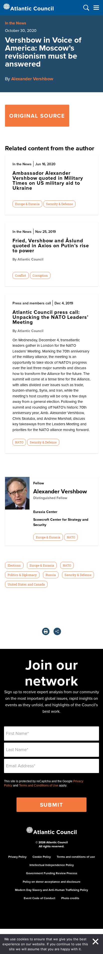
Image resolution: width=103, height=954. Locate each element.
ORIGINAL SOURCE (37, 116)
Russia (51, 575)
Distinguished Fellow (50, 497)
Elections (14, 565)
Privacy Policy (17, 857)
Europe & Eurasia (27, 204)
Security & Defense (59, 204)
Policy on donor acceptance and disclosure (51, 881)
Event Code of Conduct (39, 898)
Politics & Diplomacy (22, 575)
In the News (15, 23)
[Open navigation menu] (96, 7)
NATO (19, 442)
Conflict (20, 275)
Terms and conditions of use (76, 857)
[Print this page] (46, 631)
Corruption (40, 275)
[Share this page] (57, 631)
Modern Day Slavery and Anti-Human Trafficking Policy (51, 890)
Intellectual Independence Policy (52, 865)
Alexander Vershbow (32, 79)
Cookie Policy (41, 857)
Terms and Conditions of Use (38, 785)
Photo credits (70, 898)
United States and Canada (26, 584)
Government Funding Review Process (51, 873)
